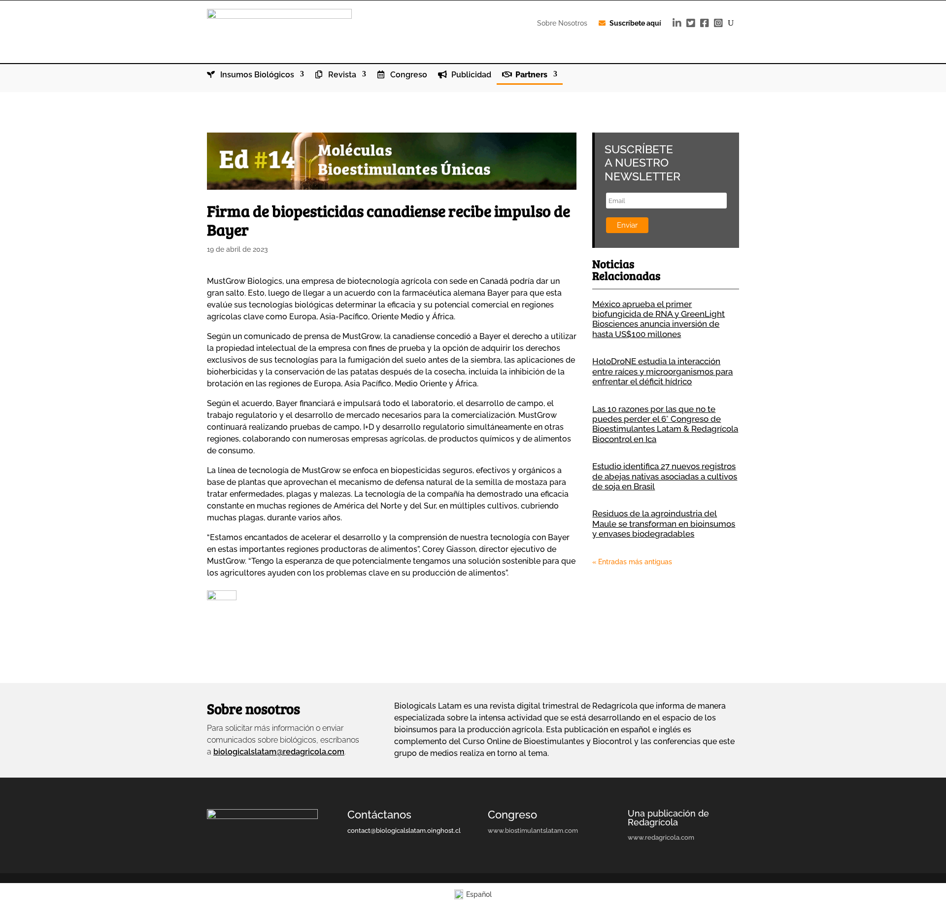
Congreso (407, 74)
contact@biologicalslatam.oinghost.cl (404, 830)
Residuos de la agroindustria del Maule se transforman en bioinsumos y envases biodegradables (663, 524)
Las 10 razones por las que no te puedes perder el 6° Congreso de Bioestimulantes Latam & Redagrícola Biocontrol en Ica (665, 424)
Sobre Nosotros (562, 23)
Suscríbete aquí (635, 23)
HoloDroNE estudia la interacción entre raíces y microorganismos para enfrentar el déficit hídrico (662, 371)
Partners (530, 74)
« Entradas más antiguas (632, 562)
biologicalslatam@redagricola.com (278, 751)
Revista (341, 74)
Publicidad (470, 74)
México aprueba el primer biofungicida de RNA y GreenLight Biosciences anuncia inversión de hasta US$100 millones (658, 319)
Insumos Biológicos (256, 74)
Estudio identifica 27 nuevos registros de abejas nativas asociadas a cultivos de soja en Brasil (664, 476)
